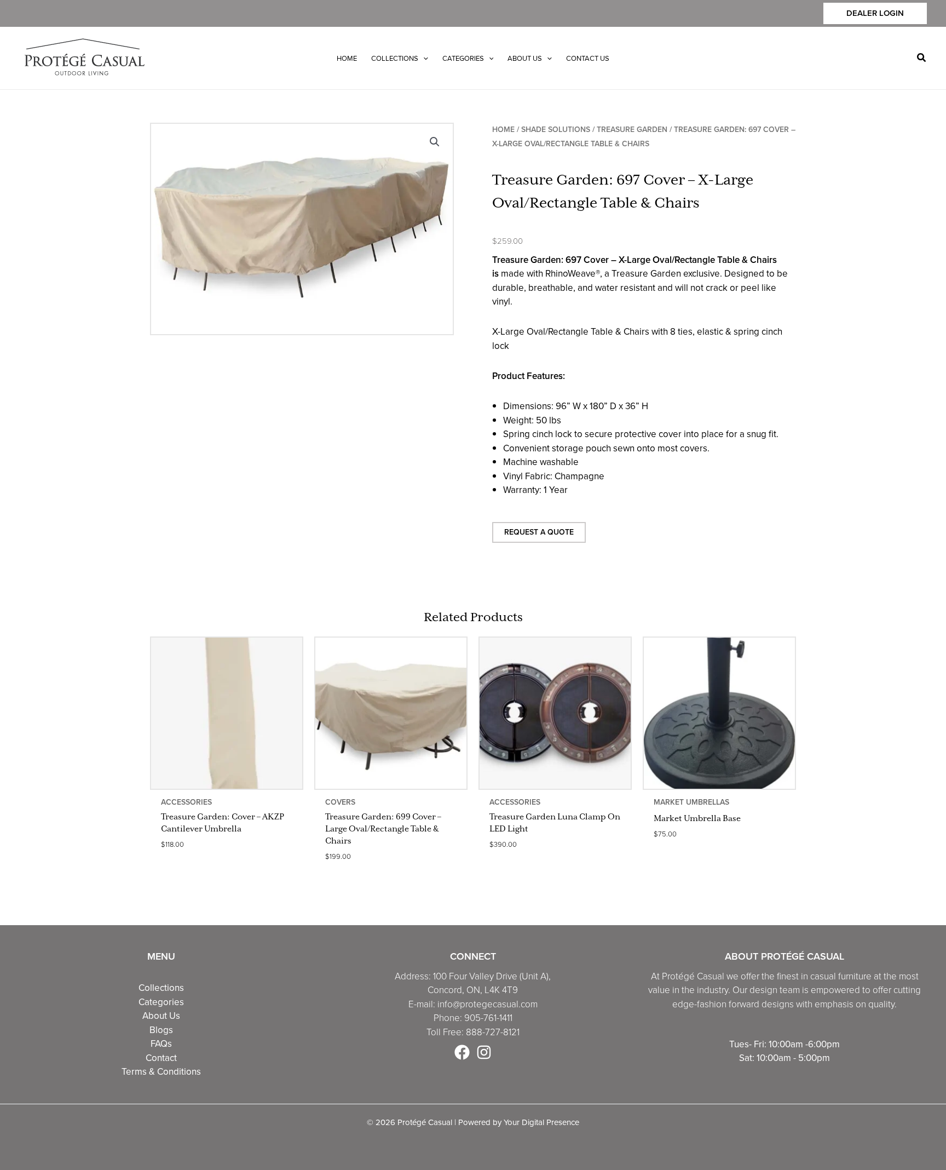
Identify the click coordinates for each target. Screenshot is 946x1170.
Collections (161, 987)
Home (503, 129)
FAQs (161, 1043)
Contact (161, 1057)
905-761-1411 (488, 1018)
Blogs (161, 1029)
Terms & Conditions (161, 1071)
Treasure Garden (632, 129)
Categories (161, 1001)
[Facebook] (462, 1052)
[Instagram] (484, 1052)
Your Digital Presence (541, 1122)
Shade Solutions (555, 129)
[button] (875, 13)
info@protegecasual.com (487, 1004)
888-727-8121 (493, 1032)
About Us (161, 1015)
